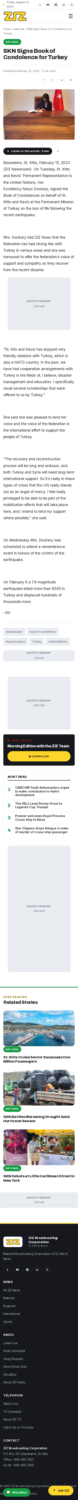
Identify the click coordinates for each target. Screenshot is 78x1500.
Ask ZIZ (63, 1490)
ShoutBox (10, 1374)
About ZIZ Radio (14, 1382)
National (19, 29)
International (11, 1313)
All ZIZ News (11, 1290)
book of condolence (43, 631)
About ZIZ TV (12, 1419)
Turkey (36, 641)
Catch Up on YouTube (18, 1427)
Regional (9, 1306)
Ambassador (14, 631)
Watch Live (10, 1403)
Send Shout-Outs (15, 1366)
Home (7, 29)
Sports (7, 1321)
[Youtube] (48, 4)
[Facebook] (40, 4)
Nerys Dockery (15, 641)
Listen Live (10, 1343)
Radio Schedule (14, 1351)
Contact (32, 1493)
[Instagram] (56, 4)
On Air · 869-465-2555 (18, 1465)
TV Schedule (12, 1411)
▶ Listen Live (39, 756)
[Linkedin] (64, 4)
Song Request (13, 1359)
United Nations (57, 641)
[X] (71, 4)
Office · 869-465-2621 (18, 1459)
